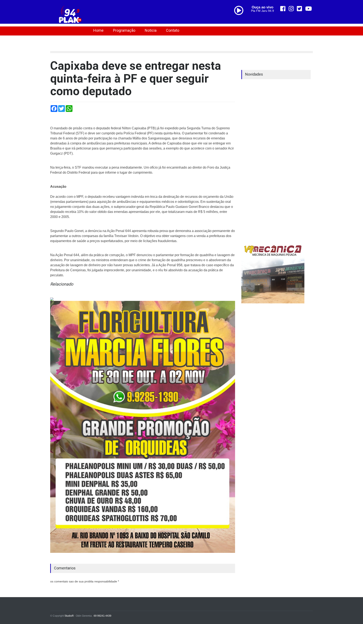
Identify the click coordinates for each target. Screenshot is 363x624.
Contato (172, 30)
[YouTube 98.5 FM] (308, 9)
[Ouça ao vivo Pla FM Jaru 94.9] (240, 19)
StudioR (69, 615)
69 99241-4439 (102, 615)
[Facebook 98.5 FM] (282, 9)
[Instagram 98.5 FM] (291, 9)
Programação (124, 30)
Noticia (151, 30)
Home (98, 30)
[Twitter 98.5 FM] (299, 9)
